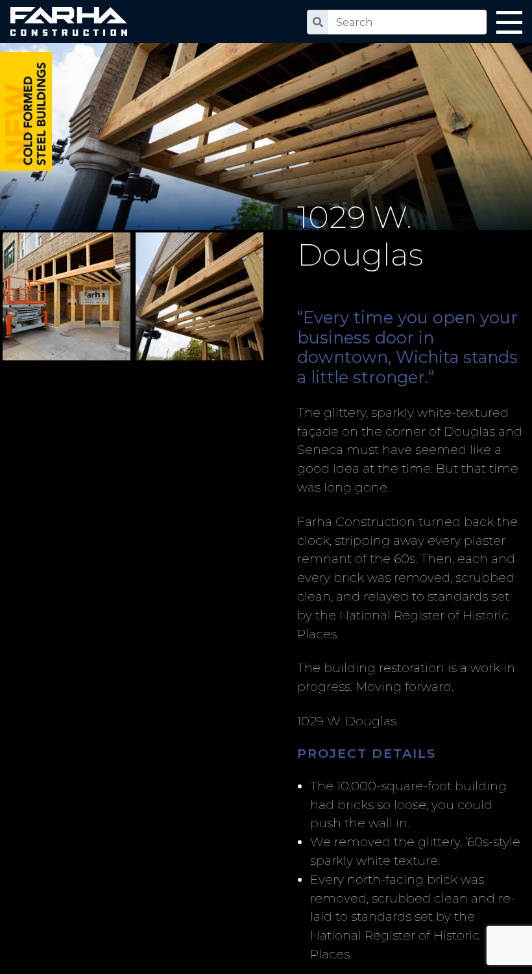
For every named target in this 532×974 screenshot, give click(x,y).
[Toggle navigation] (509, 24)
